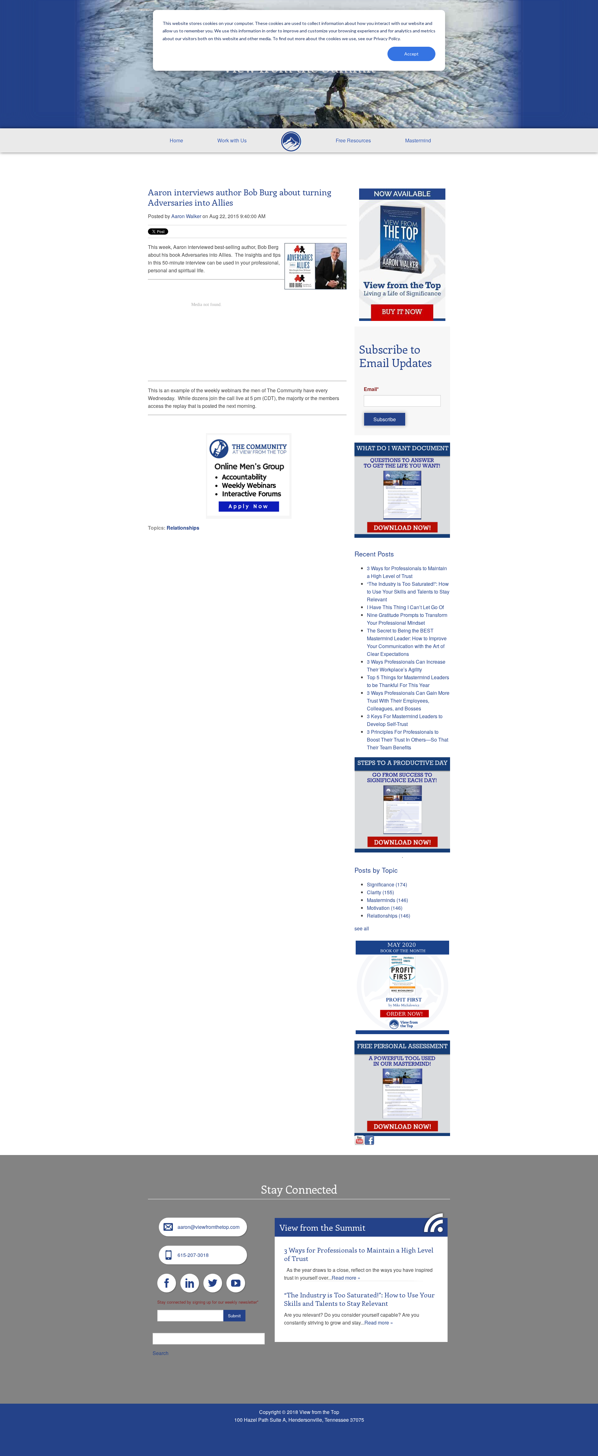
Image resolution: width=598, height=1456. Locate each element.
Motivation (384, 907)
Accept (411, 53)
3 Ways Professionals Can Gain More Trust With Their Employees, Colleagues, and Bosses (408, 700)
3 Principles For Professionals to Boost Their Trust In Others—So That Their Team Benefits (407, 739)
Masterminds (387, 900)
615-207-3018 (193, 1254)
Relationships (183, 527)
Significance (387, 884)
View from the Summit (322, 1227)
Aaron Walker (186, 216)
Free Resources (353, 140)
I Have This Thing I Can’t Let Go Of (405, 607)
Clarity (380, 892)
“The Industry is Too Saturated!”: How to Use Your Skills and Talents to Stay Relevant (408, 591)
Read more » (346, 1277)
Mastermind (418, 140)
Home (176, 140)
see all (361, 928)
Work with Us (232, 140)
